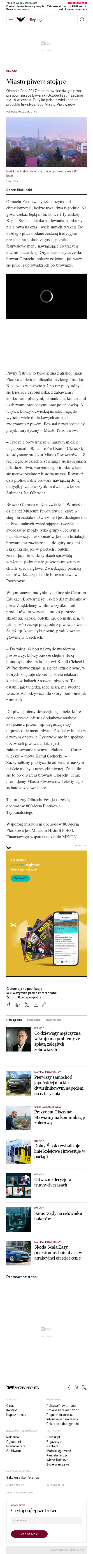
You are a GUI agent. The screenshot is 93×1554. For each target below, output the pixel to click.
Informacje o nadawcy (62, 1419)
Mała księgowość (58, 1451)
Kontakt (11, 1410)
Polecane (34, 1020)
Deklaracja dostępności (62, 1424)
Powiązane (14, 1020)
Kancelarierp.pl (56, 1455)
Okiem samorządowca (47, 1107)
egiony (36, 19)
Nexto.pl (52, 1446)
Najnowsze (54, 1020)
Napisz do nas (16, 1415)
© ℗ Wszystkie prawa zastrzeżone (31, 993)
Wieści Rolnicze (57, 1460)
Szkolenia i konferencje (23, 1477)
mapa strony (15, 1485)
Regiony (12, 70)
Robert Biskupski (19, 190)
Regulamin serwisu (60, 1415)
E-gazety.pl (54, 1442)
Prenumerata (16, 1446)
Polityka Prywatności (61, 1405)
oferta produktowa (20, 1492)
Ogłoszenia (14, 1442)
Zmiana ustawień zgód (62, 1410)
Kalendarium (55, 1485)
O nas (10, 1405)
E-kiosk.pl (53, 1437)
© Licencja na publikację (24, 988)
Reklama (12, 1437)
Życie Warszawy (58, 1464)
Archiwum (13, 1451)
